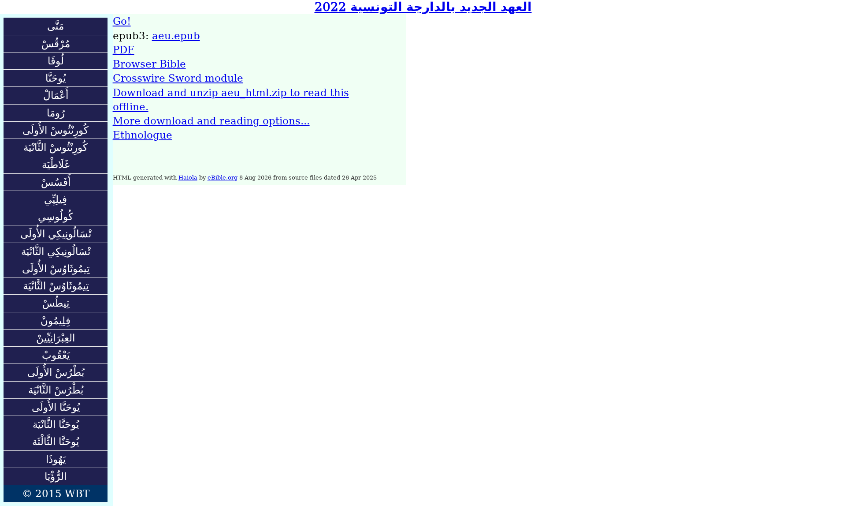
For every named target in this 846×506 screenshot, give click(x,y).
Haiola (187, 177)
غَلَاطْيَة (56, 164)
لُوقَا (56, 61)
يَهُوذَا (56, 459)
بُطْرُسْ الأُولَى (55, 372)
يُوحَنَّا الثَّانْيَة (56, 424)
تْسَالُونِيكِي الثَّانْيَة (55, 251)
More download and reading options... (211, 121)
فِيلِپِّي (55, 199)
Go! (122, 21)
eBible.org (222, 177)
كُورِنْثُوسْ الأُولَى (55, 130)
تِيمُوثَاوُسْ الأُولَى (55, 268)
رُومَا (56, 113)
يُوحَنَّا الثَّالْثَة (55, 441)
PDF (123, 50)
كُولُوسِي (55, 216)
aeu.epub (176, 35)
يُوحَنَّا (55, 78)
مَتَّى (55, 26)
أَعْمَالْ (55, 95)
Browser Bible (149, 64)
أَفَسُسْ (55, 182)
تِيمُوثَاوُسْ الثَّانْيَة (56, 286)
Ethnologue (142, 135)
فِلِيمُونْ (55, 320)
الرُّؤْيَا (56, 476)
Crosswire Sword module (178, 78)
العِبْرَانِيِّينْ (55, 338)
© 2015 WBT (55, 493)
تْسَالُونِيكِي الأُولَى (55, 234)
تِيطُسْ (55, 303)
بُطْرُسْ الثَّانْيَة (55, 390)
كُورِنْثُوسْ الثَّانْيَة (55, 147)
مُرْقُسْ (55, 43)
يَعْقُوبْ (56, 355)
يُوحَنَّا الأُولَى (56, 407)
